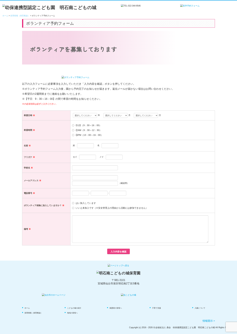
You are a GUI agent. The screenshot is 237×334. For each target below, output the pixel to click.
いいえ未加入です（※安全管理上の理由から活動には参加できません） (112, 208)
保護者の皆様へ (115, 308)
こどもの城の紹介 (74, 308)
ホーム (27, 308)
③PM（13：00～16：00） (89, 135)
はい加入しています (86, 203)
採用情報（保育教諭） (33, 313)
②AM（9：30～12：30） (89, 130)
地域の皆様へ (72, 313)
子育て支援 (156, 308)
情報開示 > (208, 320)
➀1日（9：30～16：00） (88, 125)
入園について (200, 308)
